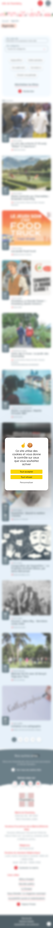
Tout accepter (26, 471)
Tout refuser (26, 477)
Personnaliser (26, 482)
